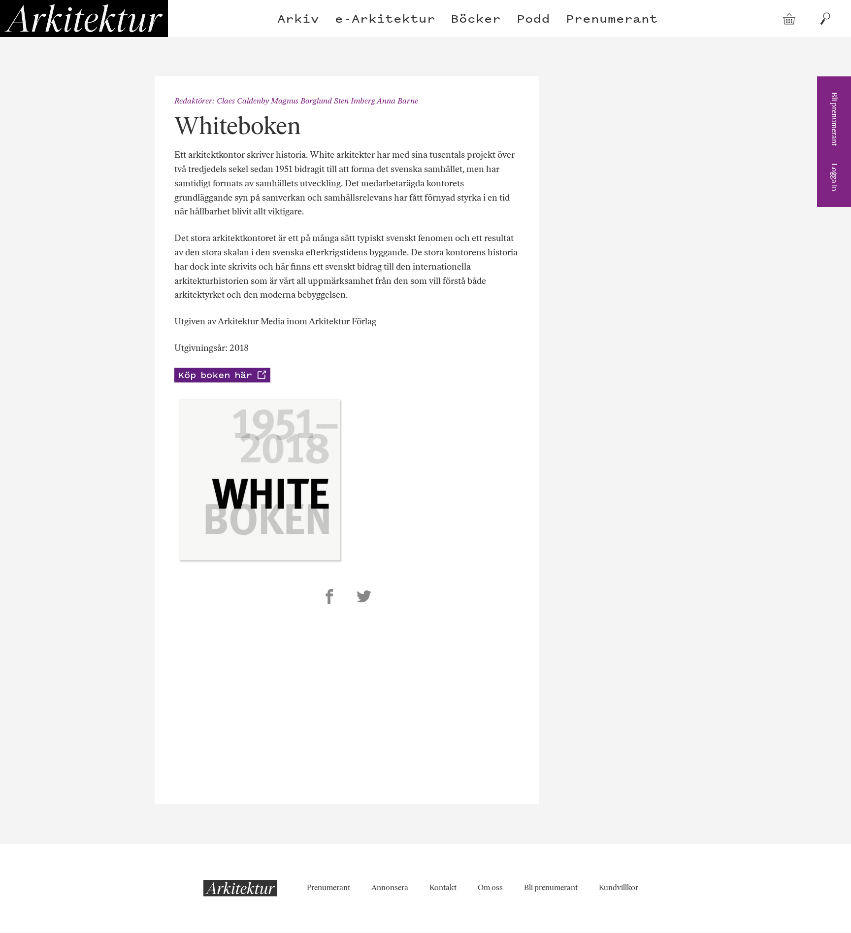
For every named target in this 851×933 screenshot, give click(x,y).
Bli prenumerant (834, 119)
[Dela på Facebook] (329, 598)
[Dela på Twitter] (364, 598)
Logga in (834, 177)
